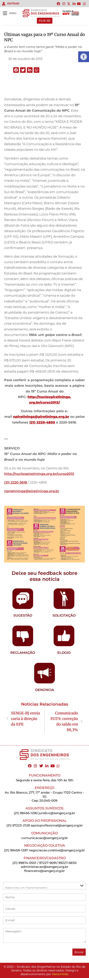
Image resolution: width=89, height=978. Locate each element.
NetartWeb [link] (60, 974)
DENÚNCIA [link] (44, 690)
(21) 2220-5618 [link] (15, 482)
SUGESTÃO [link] (22, 615)
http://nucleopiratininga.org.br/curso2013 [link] (39, 474)
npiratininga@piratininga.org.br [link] (31, 491)
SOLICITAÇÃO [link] (64, 615)
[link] (83, 56)
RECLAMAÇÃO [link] (22, 653)
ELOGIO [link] (64, 653)
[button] (16, 70)
